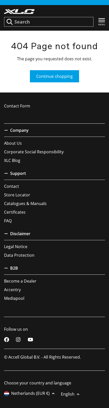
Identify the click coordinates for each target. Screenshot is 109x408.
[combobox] (49, 22)
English (68, 394)
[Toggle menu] (101, 22)
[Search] (10, 22)
